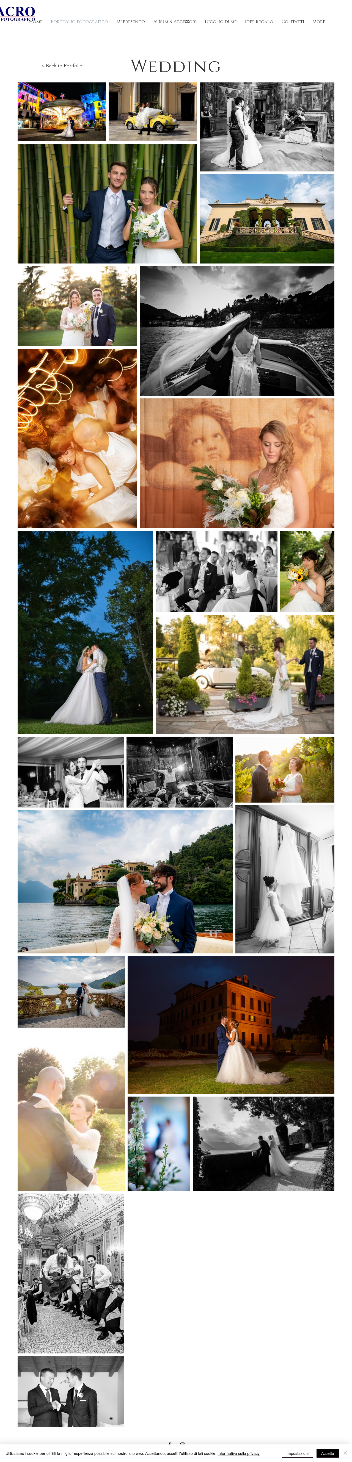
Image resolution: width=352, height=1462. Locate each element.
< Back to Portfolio (61, 66)
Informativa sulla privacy (239, 1453)
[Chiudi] (345, 1453)
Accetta (327, 1453)
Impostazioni (298, 1453)
